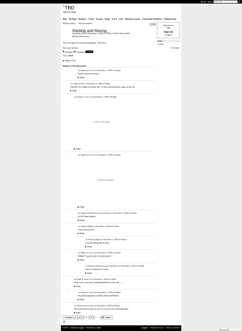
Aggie (90, 226)
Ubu (83, 33)
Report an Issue (156, 328)
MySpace (69, 52)
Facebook (80, 52)
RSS (64, 322)
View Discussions (82, 36)
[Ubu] (67, 35)
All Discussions (69, 23)
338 (102, 317)
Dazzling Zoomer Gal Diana (99, 213)
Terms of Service (173, 328)
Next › (109, 317)
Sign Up (203, 2)
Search (240, 2)
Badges (145, 328)
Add (153, 24)
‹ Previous (68, 317)
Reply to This (69, 61)
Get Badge (175, 48)
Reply (81, 77)
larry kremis (89, 306)
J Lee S (91, 70)
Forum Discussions (122, 33)
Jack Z (87, 279)
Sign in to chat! (224, 329)
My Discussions (85, 23)
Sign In (209, 2)
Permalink (79, 70)
